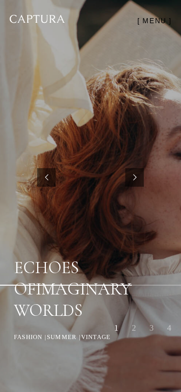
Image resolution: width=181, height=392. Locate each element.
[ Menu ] (154, 21)
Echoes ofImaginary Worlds (72, 289)
